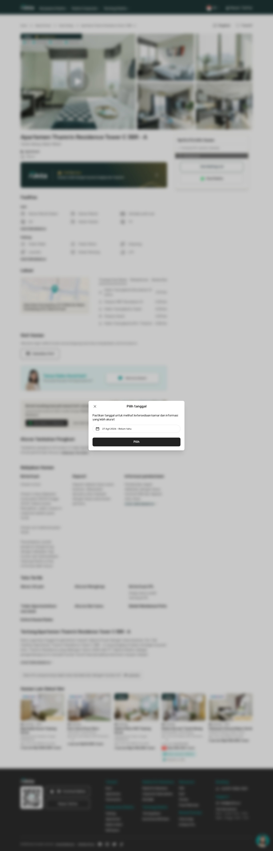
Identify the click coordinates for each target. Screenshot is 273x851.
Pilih (136, 442)
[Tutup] (95, 406)
